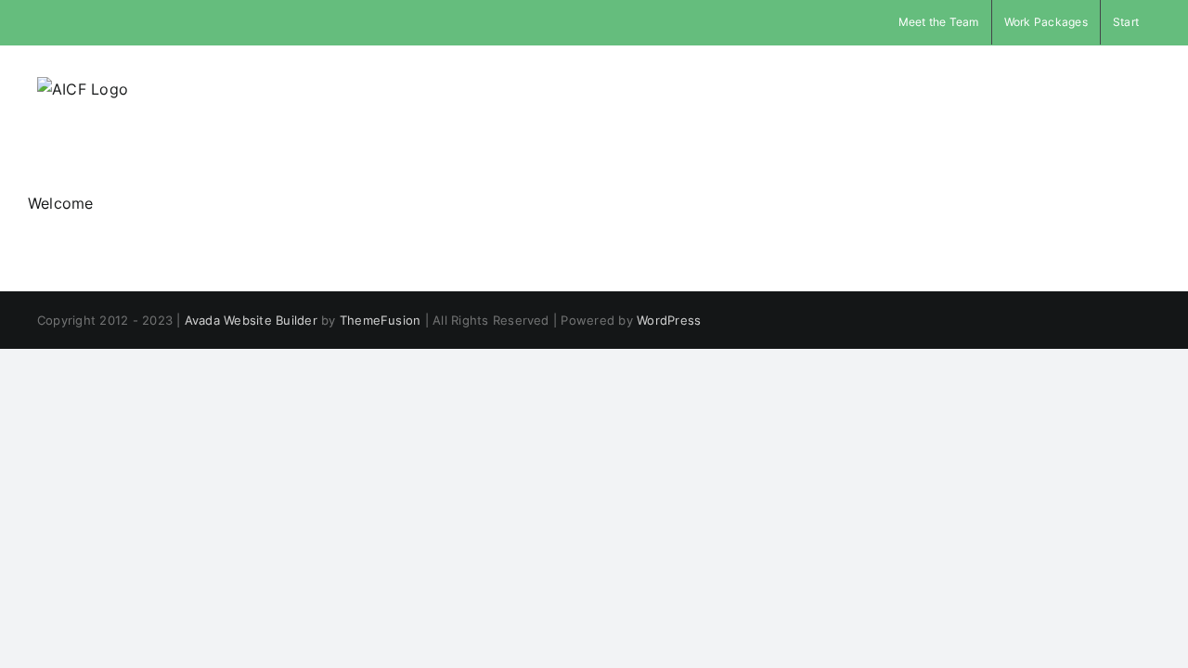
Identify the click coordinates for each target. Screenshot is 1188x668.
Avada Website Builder (251, 320)
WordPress (669, 320)
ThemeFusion (380, 320)
